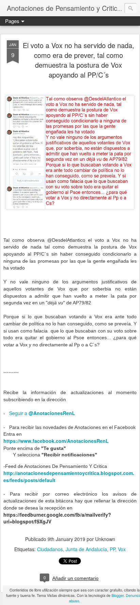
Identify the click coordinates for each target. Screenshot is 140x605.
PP (112, 549)
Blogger (117, 595)
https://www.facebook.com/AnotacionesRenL (56, 440)
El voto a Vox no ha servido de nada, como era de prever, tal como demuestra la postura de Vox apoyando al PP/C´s (78, 60)
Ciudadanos (50, 549)
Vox (122, 549)
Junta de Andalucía (86, 549)
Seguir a (42, 413)
